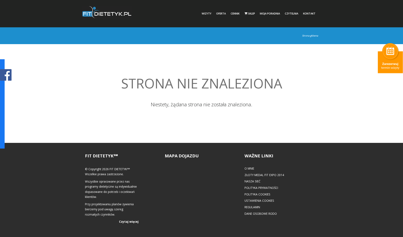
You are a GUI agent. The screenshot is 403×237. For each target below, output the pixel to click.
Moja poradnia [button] (270, 13)
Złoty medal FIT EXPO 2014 (264, 175)
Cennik (235, 13)
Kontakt (309, 13)
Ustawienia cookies (259, 201)
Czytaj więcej (129, 222)
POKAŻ (6, 75)
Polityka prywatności (261, 188)
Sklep (251, 13)
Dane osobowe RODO (261, 214)
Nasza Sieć (252, 181)
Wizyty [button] (206, 13)
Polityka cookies (257, 194)
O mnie (249, 168)
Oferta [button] (221, 13)
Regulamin (252, 207)
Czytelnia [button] (291, 13)
